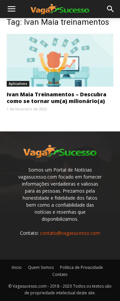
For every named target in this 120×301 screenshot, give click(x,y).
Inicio (17, 267)
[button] (11, 9)
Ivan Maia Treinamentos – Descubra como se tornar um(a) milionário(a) (56, 98)
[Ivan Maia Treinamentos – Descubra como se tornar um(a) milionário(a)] (60, 60)
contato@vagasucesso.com (70, 233)
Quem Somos (41, 267)
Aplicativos (18, 83)
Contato (60, 274)
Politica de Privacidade (81, 267)
